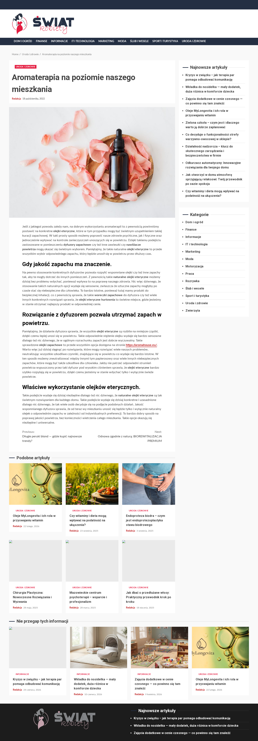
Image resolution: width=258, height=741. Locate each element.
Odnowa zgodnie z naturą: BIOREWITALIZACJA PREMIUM (130, 436)
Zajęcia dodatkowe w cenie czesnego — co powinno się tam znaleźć (159, 647)
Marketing (106, 41)
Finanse (41, 41)
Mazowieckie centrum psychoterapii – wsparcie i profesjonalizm (92, 561)
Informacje (59, 41)
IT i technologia (83, 41)
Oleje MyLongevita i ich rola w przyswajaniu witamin (35, 484)
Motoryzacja (194, 266)
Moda (122, 41)
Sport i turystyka (165, 41)
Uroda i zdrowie (194, 41)
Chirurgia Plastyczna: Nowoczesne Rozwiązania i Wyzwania (35, 561)
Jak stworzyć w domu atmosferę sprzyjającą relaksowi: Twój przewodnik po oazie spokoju (213, 179)
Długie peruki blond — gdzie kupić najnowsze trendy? (52, 436)
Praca (189, 273)
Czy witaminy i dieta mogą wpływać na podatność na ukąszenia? (92, 484)
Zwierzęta (192, 310)
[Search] (243, 41)
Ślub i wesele (139, 41)
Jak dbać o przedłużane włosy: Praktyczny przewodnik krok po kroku (148, 561)
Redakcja (17, 99)
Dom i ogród (23, 41)
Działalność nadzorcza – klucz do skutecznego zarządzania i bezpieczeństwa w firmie (209, 150)
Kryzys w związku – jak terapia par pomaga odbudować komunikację (37, 647)
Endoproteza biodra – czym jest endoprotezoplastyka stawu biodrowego (148, 484)
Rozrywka (192, 281)
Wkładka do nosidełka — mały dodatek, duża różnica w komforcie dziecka (98, 647)
